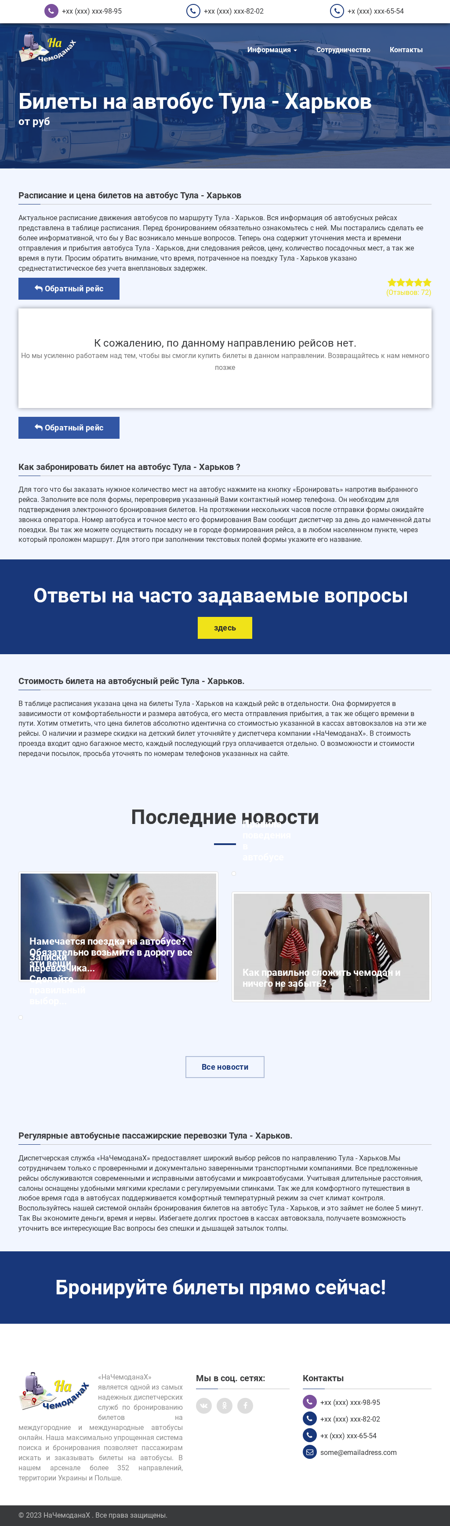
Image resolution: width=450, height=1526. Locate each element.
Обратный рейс (73, 288)
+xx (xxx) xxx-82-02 (234, 11)
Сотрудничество (343, 50)
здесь (225, 627)
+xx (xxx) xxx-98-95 (92, 11)
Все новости (225, 1066)
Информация (270, 50)
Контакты (406, 50)
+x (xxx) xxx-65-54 (376, 11)
